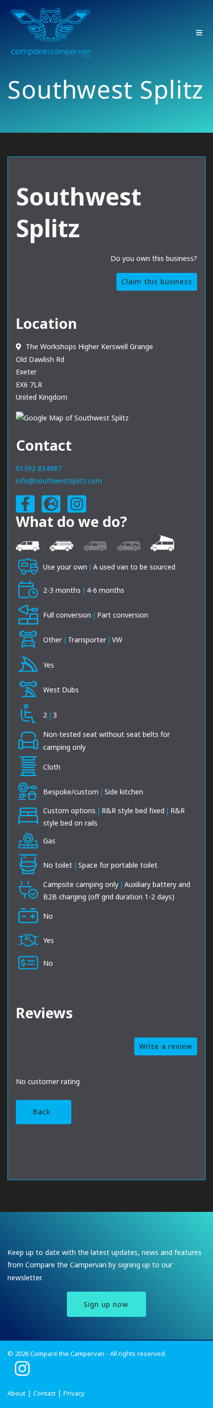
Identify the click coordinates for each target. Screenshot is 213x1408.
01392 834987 (38, 468)
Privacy (74, 1393)
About (16, 1393)
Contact (44, 1393)
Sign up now (106, 1304)
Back (42, 1111)
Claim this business (156, 281)
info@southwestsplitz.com (59, 480)
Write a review (165, 1046)
